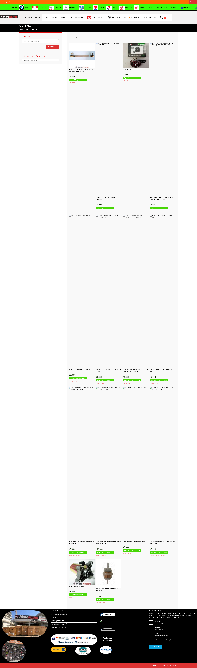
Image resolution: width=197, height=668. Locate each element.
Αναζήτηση (52, 47)
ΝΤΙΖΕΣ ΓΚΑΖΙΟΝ (73, 381)
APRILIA (13, 7)
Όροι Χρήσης (55, 617)
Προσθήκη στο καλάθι (78, 80)
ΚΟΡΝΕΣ (125, 81)
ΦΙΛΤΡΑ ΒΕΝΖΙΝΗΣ (101, 602)
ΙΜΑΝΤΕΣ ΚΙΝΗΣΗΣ (101, 211)
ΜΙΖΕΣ (71, 597)
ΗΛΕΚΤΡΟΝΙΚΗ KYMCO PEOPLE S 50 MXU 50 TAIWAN (81, 543)
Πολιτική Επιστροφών (58, 627)
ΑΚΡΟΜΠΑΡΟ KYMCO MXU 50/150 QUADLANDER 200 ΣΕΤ (81, 70)
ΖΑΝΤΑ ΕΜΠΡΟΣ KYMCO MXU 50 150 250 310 (108, 371)
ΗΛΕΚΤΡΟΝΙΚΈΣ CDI (155, 383)
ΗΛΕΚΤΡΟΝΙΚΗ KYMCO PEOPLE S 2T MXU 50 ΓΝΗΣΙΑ (108, 543)
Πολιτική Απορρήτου (58, 621)
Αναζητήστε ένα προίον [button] (31, 17)
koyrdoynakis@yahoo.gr (163, 636)
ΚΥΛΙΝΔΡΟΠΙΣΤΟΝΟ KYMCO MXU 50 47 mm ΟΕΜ (162, 543)
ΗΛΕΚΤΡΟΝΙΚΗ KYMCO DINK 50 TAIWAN (161, 371)
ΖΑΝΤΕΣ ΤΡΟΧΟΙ (100, 383)
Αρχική (175, 665)
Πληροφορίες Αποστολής (59, 624)
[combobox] (40, 60)
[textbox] (40, 60)
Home (21, 30)
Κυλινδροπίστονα (160, 555)
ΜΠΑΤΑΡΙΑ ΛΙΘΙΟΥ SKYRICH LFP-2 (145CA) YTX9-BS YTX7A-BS (161, 199)
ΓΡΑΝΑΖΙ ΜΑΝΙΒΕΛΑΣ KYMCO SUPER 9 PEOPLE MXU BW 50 (135, 371)
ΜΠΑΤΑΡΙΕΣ (153, 211)
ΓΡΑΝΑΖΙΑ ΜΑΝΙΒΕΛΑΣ (128, 383)
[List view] (76, 38)
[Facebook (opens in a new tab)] (184, 8)
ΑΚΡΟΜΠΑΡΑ (72, 83)
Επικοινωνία (55, 631)
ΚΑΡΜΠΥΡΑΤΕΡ (127, 553)
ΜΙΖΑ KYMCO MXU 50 (76, 586)
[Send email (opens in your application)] (196, 8)
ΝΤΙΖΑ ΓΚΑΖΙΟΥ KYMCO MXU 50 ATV (81, 370)
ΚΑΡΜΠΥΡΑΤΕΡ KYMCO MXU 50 (134, 542)
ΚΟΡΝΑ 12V (127, 69)
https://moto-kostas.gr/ (163, 640)
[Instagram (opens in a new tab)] (191, 8)
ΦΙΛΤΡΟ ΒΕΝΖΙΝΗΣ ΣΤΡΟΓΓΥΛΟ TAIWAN (107, 590)
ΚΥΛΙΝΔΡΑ (152, 555)
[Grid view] (71, 38)
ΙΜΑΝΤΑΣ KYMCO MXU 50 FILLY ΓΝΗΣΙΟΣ (107, 199)
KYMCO (27, 30)
